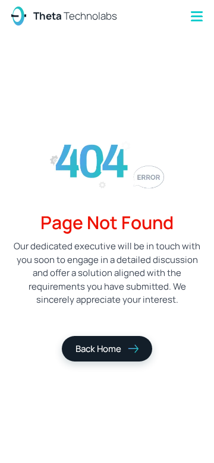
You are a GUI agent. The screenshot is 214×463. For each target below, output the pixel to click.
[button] (197, 16)
